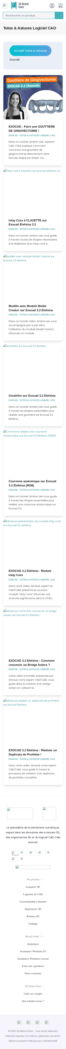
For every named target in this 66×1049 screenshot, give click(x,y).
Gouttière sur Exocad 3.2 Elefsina (32, 395)
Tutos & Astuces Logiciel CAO (37, 135)
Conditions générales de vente (42, 1035)
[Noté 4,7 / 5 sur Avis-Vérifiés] (33, 867)
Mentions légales (15, 1035)
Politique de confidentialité (42, 1040)
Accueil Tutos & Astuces (30, 51)
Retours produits (18, 1040)
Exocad (15, 60)
